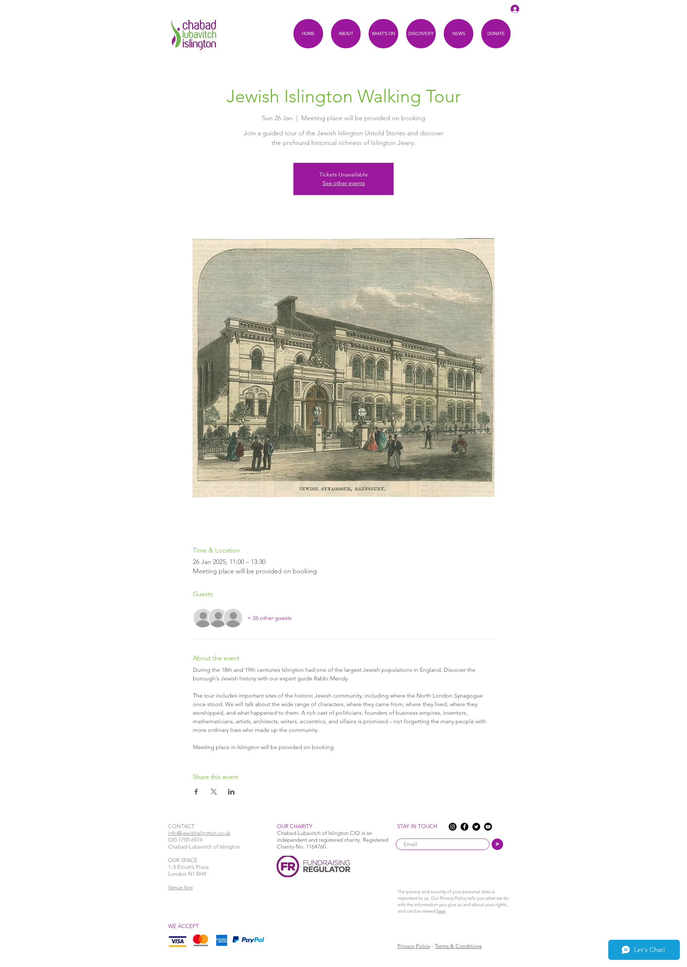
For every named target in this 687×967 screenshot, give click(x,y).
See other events (343, 183)
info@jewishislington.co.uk (199, 833)
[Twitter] (476, 827)
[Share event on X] (213, 792)
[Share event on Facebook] (196, 792)
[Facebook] (464, 827)
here (441, 911)
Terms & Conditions (458, 946)
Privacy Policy (414, 946)
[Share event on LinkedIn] (231, 792)
